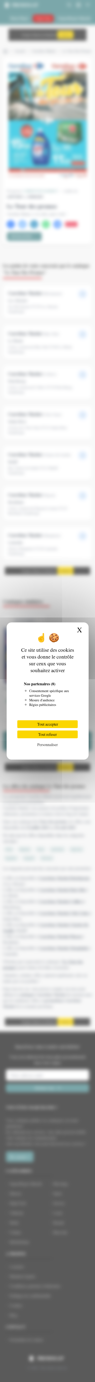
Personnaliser (47, 744)
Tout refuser (47, 734)
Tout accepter (47, 724)
